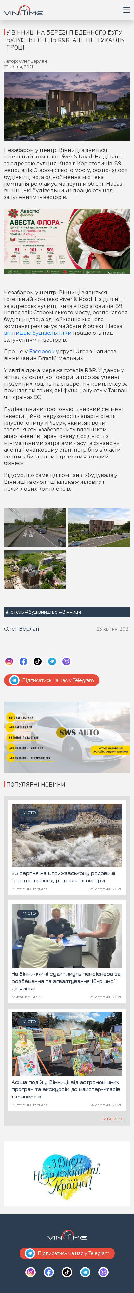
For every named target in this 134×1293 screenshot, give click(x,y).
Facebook (42, 351)
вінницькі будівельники (38, 333)
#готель (15, 612)
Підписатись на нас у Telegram (58, 680)
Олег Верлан (21, 629)
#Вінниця (70, 612)
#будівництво (41, 612)
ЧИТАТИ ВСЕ (113, 1118)
